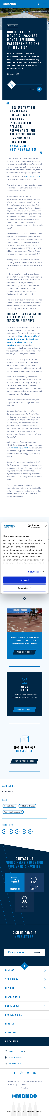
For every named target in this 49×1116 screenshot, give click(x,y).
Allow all (24, 580)
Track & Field (10, 806)
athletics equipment (19, 448)
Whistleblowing (36, 1081)
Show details (34, 572)
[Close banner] (46, 526)
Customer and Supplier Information (23, 1084)
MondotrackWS (32, 176)
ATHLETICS (8, 791)
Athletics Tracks (27, 806)
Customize (23, 588)
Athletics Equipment (13, 812)
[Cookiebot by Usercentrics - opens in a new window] (29, 526)
